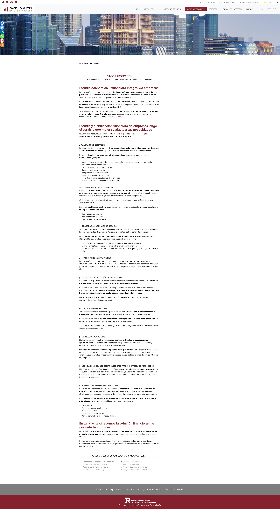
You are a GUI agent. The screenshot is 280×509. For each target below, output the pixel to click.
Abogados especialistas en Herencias (137, 470)
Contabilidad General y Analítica (95, 464)
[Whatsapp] (2, 36)
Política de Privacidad (155, 489)
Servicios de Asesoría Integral (94, 470)
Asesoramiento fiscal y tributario (95, 467)
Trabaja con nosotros (232, 9)
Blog (261, 9)
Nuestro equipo (150, 9)
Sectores (213, 9)
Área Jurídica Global (131, 464)
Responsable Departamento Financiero (98, 462)
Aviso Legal (140, 489)
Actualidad (271, 9)
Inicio (137, 9)
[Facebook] (2, 23)
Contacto (250, 9)
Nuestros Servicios (195, 9)
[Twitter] (2, 27)
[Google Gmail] (2, 40)
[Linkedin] (2, 32)
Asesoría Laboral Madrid (132, 462)
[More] (2, 45)
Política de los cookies (175, 489)
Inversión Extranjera (172, 9)
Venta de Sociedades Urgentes (135, 467)
